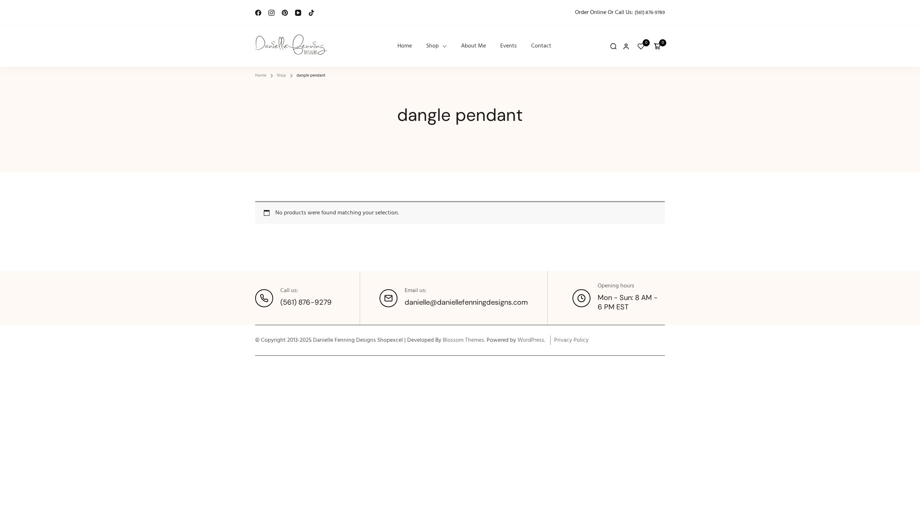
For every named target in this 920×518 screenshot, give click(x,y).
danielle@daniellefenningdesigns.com (466, 302)
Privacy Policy (571, 340)
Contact (541, 46)
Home (404, 46)
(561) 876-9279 (306, 302)
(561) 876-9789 (650, 13)
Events (508, 46)
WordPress (531, 340)
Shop (432, 46)
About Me (473, 46)
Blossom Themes (463, 340)
